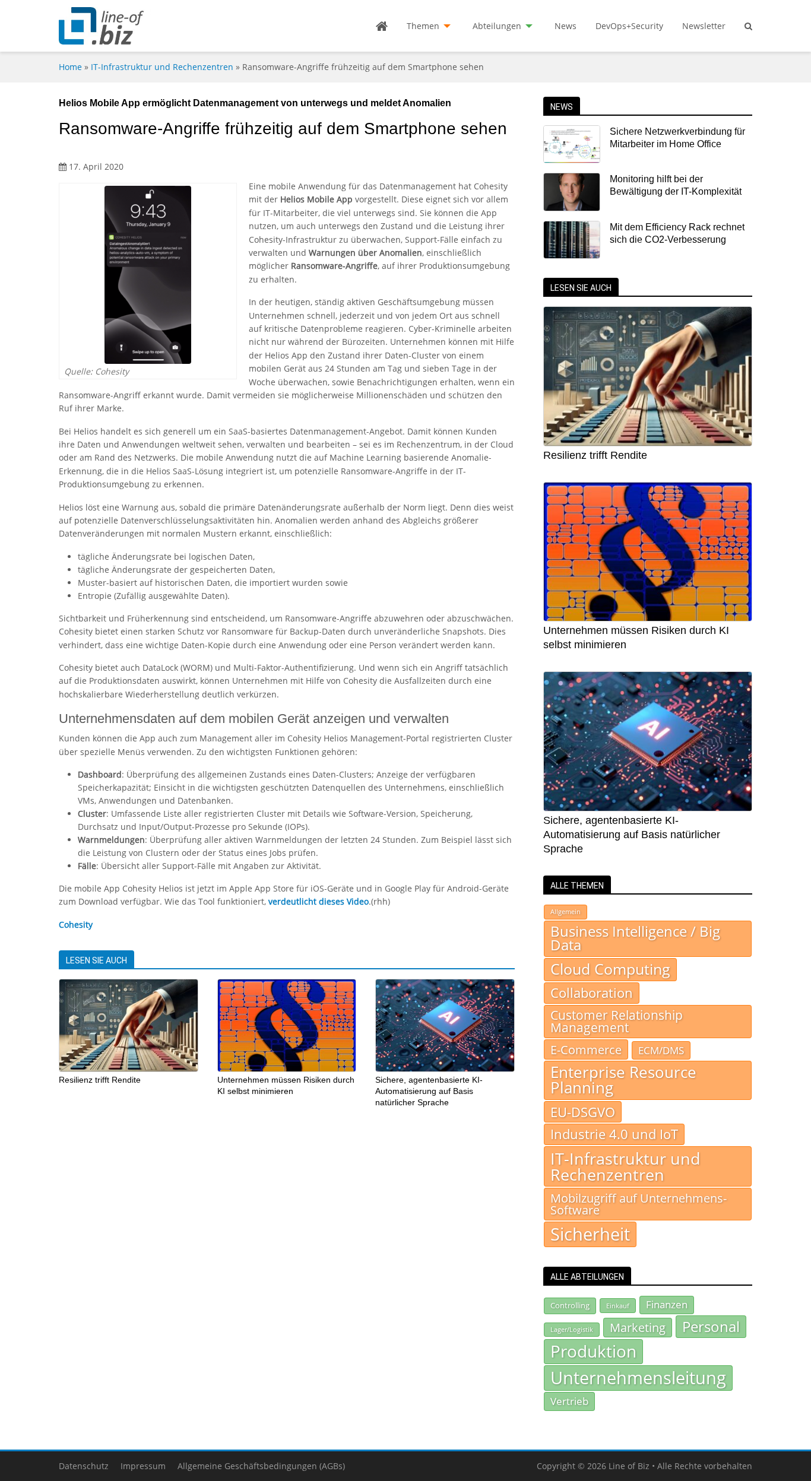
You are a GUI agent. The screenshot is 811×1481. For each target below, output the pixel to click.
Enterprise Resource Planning (623, 1080)
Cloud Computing (610, 969)
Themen (423, 25)
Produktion (593, 1351)
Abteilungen (497, 25)
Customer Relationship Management (616, 1021)
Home (70, 66)
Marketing (638, 1328)
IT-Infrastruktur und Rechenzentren (162, 66)
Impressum (143, 1466)
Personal (711, 1326)
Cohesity (76, 924)
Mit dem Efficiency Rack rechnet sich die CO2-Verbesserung (677, 233)
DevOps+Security (629, 25)
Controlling (570, 1305)
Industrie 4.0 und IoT (614, 1134)
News (565, 25)
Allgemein (565, 912)
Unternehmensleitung (638, 1378)
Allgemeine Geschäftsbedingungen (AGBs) (261, 1466)
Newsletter (704, 25)
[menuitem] (382, 26)
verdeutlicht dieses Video (318, 901)
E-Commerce (586, 1049)
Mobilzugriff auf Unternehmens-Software (638, 1204)
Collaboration (591, 993)
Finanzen (667, 1304)
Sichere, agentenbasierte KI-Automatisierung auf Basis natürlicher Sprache (429, 1090)
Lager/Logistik (571, 1329)
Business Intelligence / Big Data (635, 938)
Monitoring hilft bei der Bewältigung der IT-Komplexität (676, 185)
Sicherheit (590, 1234)
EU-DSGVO (582, 1112)
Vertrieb (569, 1401)
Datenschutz (84, 1466)
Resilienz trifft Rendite (100, 1079)
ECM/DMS (661, 1050)
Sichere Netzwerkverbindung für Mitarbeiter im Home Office (677, 137)
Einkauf (617, 1305)
